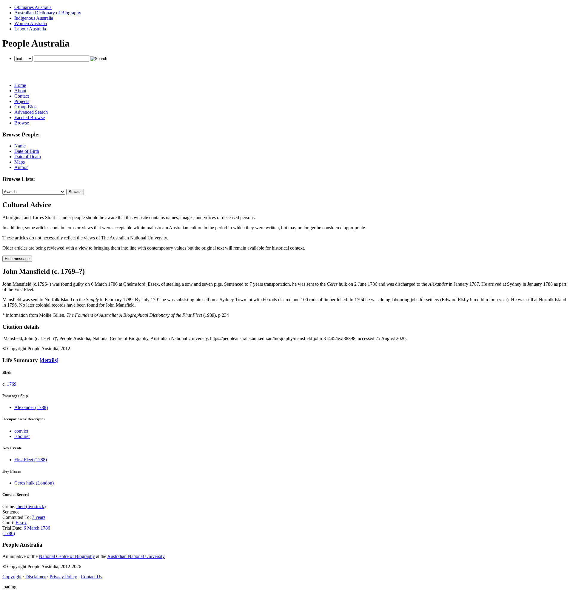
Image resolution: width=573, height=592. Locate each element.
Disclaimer (35, 576)
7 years (38, 517)
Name (20, 145)
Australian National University (136, 556)
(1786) (8, 533)
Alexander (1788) (31, 407)
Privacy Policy (63, 576)
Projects (21, 101)
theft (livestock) (31, 506)
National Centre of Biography (67, 556)
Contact (21, 96)
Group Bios (25, 106)
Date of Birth (26, 151)
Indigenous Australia (33, 18)
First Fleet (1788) (30, 459)
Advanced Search (31, 112)
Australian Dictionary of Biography (47, 12)
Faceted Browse (29, 117)
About (20, 90)
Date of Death (27, 156)
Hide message (17, 258)
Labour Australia (30, 28)
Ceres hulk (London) (34, 482)
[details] (48, 360)
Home (20, 85)
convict (21, 430)
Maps (19, 161)
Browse (21, 122)
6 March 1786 (37, 528)
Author (21, 167)
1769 (11, 384)
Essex (21, 522)
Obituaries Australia (33, 7)
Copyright (11, 576)
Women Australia (30, 23)
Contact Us (91, 576)
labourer (22, 436)
